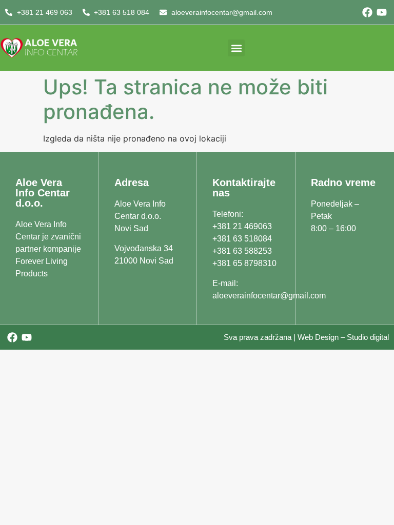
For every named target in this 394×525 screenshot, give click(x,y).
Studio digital (368, 337)
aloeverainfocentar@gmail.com (269, 295)
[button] (236, 47)
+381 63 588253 (242, 251)
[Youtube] (382, 12)
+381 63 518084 (242, 238)
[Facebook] (367, 12)
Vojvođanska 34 (143, 248)
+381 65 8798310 (244, 263)
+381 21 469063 (242, 226)
